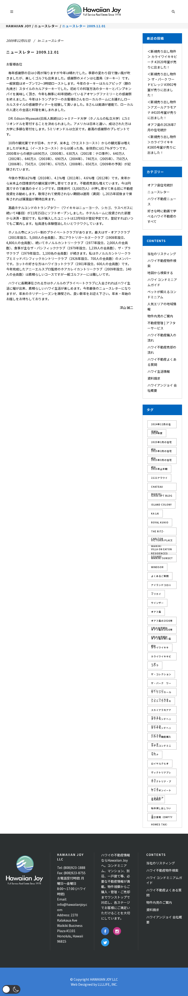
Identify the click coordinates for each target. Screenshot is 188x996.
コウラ (155, 665)
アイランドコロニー (161, 586)
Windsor (157, 567)
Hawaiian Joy (18, 26)
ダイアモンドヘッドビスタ (161, 720)
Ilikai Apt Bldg (161, 495)
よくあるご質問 (160, 576)
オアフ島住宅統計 (160, 185)
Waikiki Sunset (162, 558)
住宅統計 (156, 799)
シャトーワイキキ (161, 701)
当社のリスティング (161, 253)
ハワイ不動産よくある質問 (164, 892)
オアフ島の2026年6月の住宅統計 (162, 631)
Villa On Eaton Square (161, 550)
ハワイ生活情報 (158, 371)
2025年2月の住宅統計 (161, 452)
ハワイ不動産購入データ (161, 738)
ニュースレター (46, 26)
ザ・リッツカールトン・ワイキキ (161, 693)
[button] (11, 989)
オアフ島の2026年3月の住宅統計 (162, 622)
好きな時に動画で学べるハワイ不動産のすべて (161, 216)
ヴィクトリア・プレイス (161, 782)
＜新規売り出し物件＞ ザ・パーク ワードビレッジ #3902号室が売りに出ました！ (162, 84)
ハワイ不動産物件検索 (162, 870)
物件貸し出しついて (161, 809)
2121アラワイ (159, 477)
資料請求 (153, 378)
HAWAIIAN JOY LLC (104, 979)
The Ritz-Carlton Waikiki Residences (159, 532)
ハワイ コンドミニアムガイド (164, 880)
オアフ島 (156, 611)
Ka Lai (155, 513)
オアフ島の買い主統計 (161, 639)
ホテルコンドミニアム (161, 747)
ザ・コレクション (161, 674)
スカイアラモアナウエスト (161, 711)
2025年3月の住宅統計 (161, 461)
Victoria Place (162, 540)
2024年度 (157, 433)
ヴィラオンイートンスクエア (161, 791)
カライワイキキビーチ (161, 657)
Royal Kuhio (160, 522)
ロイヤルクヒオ (160, 763)
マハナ (155, 754)
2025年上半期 (159, 469)
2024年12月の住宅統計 (161, 425)
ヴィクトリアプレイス (161, 773)
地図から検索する (160, 272)
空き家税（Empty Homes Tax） (161, 818)
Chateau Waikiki (157, 488)
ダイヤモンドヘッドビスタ (161, 729)
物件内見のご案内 (160, 316)
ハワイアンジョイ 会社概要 (164, 919)
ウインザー (157, 602)
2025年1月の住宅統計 (161, 443)
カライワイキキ (160, 647)
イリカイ (156, 594)
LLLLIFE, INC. (107, 984)
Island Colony (161, 504)
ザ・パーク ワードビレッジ (161, 684)
